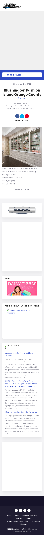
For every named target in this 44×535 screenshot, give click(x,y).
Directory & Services (30, 516)
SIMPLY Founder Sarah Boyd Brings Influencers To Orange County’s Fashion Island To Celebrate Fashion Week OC (21, 383)
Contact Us (35, 521)
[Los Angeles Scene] (11, 5)
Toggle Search (14, 75)
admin (22, 98)
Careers (28, 518)
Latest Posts (13, 345)
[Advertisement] (22, 246)
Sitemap (23, 524)
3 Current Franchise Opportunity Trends (21, 412)
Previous (18, 190)
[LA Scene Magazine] (22, 322)
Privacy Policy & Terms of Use (17, 521)
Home (25, 103)
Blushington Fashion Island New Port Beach (21, 106)
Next (27, 190)
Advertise (18, 518)
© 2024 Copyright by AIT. (15, 529)
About (17, 516)
